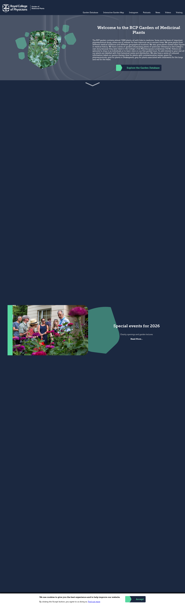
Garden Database (90, 13)
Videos (168, 13)
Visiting (179, 13)
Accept (140, 599)
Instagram (133, 13)
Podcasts (147, 13)
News (158, 13)
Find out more (94, 602)
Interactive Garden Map (113, 13)
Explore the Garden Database (143, 67)
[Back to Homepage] (24, 12)
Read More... (137, 339)
